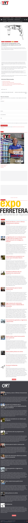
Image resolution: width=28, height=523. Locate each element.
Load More (14, 379)
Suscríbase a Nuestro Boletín (14, 197)
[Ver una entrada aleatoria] (26, 19)
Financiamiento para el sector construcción (14, 288)
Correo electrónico (3, 114)
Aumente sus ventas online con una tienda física (21, 93)
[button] (13, 17)
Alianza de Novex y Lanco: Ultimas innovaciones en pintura (15, 222)
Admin (6, 46)
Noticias (12, 41)
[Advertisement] (14, 11)
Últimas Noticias (16, 41)
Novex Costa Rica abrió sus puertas (7, 85)
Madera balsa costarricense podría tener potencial (15, 337)
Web (1, 118)
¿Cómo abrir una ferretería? (6, 81)
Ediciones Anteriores (10, 19)
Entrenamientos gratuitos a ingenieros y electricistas (16, 320)
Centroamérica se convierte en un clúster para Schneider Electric (15, 257)
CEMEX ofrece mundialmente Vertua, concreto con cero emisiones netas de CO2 (13, 84)
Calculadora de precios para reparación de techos (15, 21)
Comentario (2, 101)
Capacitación (3, 41)
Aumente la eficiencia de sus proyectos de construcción (13, 272)
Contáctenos (5, 21)
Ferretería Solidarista (11, 365)
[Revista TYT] (1, 19)
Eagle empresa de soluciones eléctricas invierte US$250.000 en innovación (15, 304)
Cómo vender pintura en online (14, 351)
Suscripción (4, 19)
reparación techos (17, 19)
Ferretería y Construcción (8, 41)
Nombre (2, 111)
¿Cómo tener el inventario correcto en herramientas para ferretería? (11, 83)
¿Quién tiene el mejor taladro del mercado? (8, 82)
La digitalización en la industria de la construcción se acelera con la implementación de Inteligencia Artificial (16, 239)
